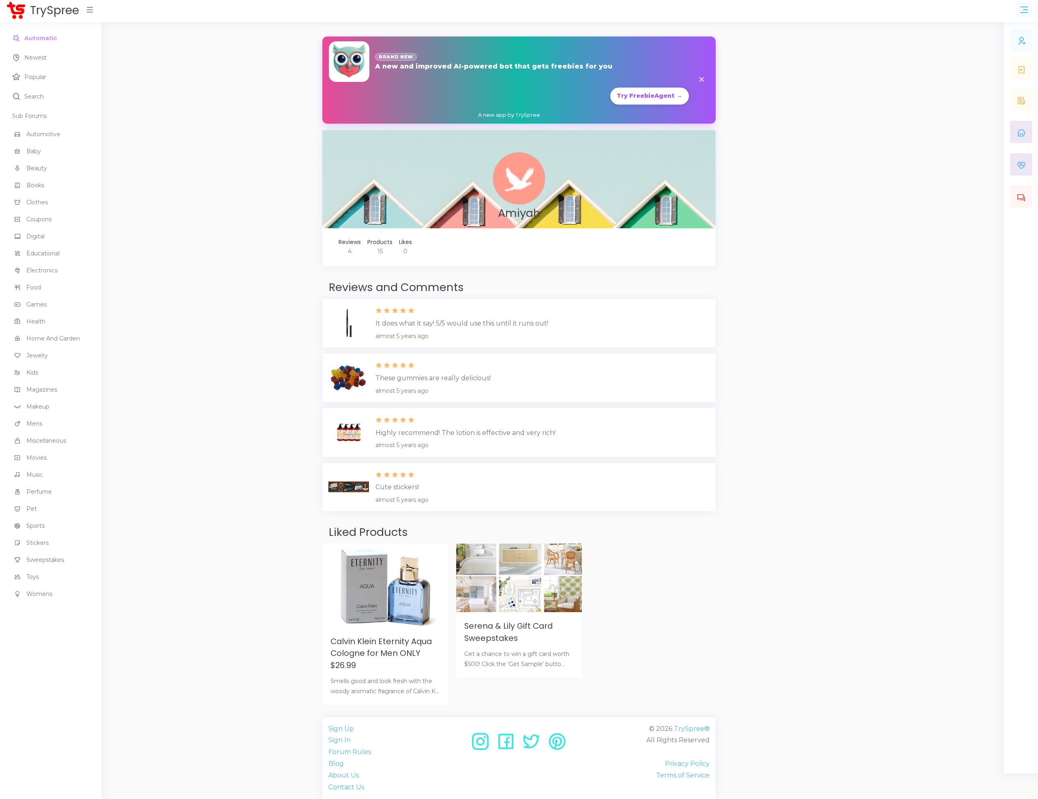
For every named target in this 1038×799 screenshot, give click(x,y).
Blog (336, 763)
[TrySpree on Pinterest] (557, 744)
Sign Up (341, 729)
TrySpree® (692, 729)
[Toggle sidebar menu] (1024, 9)
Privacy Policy (687, 763)
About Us (343, 775)
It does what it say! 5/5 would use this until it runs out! (461, 323)
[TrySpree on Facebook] (508, 744)
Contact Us (346, 787)
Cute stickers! (397, 487)
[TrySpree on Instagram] (483, 744)
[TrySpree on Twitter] (534, 744)
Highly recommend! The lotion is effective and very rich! (465, 433)
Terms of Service (683, 775)
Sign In (339, 740)
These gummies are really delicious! (433, 378)
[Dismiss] (701, 80)
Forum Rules (349, 752)
